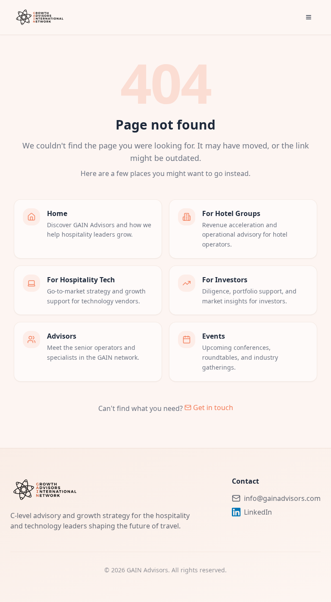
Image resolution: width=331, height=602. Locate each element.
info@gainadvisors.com (282, 498)
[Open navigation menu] (308, 17)
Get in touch (213, 407)
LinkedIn (258, 512)
